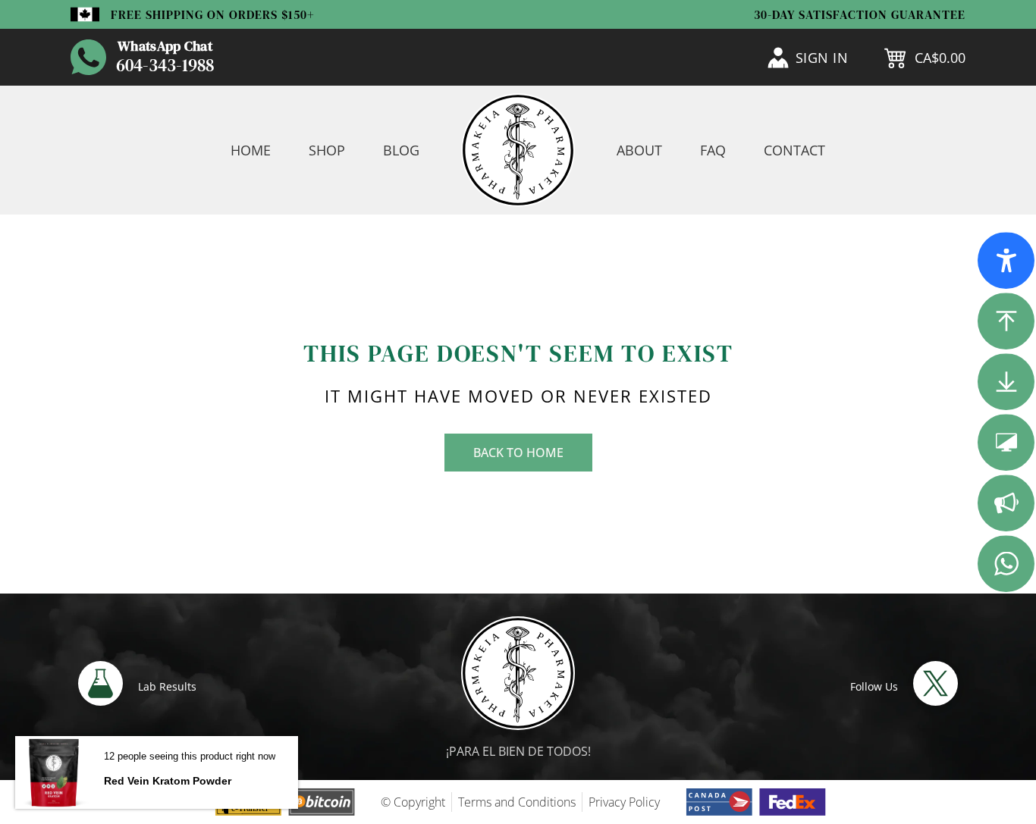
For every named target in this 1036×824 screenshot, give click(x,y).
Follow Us (874, 686)
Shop (327, 150)
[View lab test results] (100, 683)
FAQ (713, 150)
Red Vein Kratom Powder (167, 781)
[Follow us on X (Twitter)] (935, 683)
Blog (401, 150)
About (639, 150)
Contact (794, 150)
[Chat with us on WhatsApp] (88, 57)
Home (251, 150)
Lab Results (167, 686)
